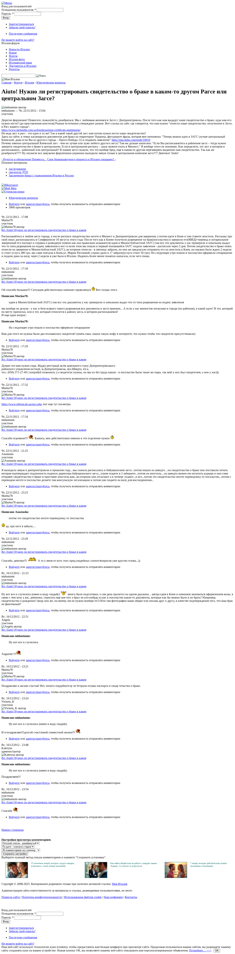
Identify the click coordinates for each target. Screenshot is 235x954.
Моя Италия (119, 883)
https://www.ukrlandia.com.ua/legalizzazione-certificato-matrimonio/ (41, 130)
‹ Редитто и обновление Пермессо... (23, 159)
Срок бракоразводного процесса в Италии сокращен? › (81, 159)
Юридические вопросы (51, 82)
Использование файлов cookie (83, 897)
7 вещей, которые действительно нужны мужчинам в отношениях (208, 864)
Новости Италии (19, 49)
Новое (13, 52)
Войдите (14, 204)
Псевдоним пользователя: (18, 9)
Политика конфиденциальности (42, 897)
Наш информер (113, 897)
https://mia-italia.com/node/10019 (131, 139)
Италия (29, 82)
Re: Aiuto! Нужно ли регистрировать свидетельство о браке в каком (43, 230)
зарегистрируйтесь (37, 204)
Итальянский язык (20, 62)
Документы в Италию (22, 65)
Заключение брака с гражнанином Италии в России (41, 175)
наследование (17, 168)
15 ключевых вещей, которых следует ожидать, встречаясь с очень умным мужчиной (53, 864)
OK (217, 950)
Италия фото (17, 59)
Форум (13, 56)
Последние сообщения (23, 33)
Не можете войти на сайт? (17, 39)
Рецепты (14, 69)
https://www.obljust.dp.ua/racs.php (21, 404)
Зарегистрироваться (21, 24)
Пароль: (7, 13)
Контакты (131, 897)
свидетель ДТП (18, 172)
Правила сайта (10, 897)
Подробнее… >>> (200, 950)
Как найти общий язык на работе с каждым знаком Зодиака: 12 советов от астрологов (133, 864)
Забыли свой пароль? (22, 27)
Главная (6, 82)
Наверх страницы (12, 829)
